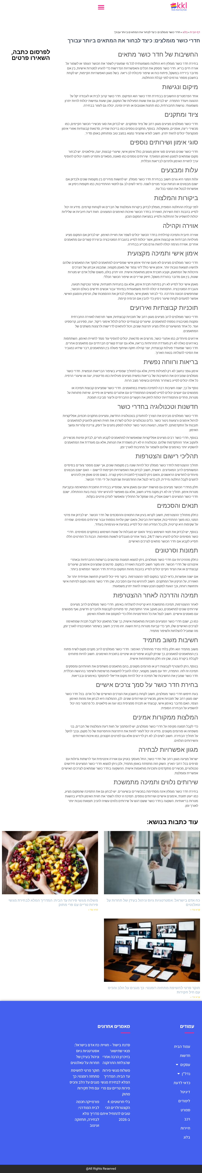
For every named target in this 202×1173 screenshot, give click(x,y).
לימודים (184, 1100)
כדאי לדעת (182, 1082)
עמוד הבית (182, 1046)
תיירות (185, 1128)
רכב (187, 1119)
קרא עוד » (195, 909)
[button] (101, 7)
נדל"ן (186, 1073)
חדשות (185, 1055)
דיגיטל (185, 1091)
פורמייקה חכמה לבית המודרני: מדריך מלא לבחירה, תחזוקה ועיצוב (87, 1113)
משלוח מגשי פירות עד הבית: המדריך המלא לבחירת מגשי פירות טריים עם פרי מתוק (115, 1082)
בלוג (185, 32)
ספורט (185, 1109)
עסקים (185, 1064)
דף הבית (195, 32)
